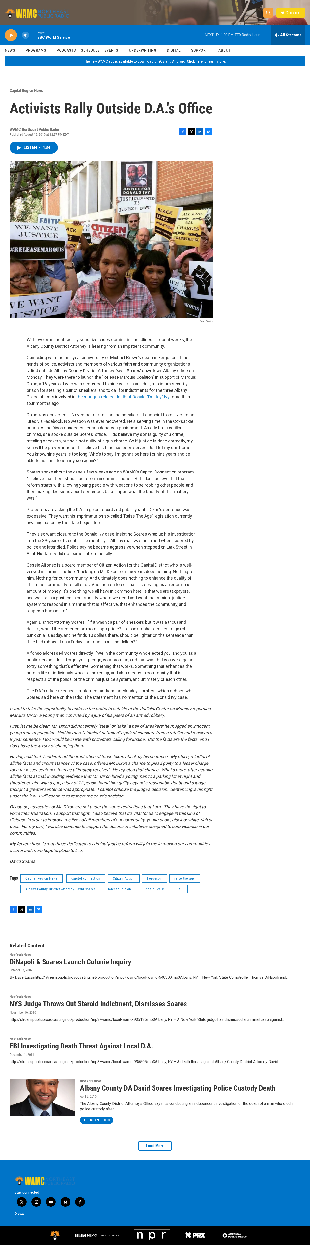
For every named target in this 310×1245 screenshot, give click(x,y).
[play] (11, 35)
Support (199, 50)
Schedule (90, 50)
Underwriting (142, 50)
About (224, 50)
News (10, 50)
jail (180, 889)
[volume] (25, 35)
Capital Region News (26, 90)
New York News (20, 955)
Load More (155, 1145)
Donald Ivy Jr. (154, 889)
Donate (292, 12)
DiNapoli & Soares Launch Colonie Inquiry (70, 962)
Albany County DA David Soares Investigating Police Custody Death (178, 1088)
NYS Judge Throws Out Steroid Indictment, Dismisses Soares (98, 1004)
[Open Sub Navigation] (19, 50)
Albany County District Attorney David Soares (60, 889)
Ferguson (154, 878)
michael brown (119, 889)
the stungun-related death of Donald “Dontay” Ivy (123, 396)
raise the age (184, 878)
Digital (174, 50)
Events (111, 50)
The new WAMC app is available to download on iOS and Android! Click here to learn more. (155, 61)
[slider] (33, 35)
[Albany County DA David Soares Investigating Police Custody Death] (42, 1097)
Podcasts (66, 50)
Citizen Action (124, 878)
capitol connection (85, 878)
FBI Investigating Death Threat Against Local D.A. (81, 1046)
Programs (36, 50)
